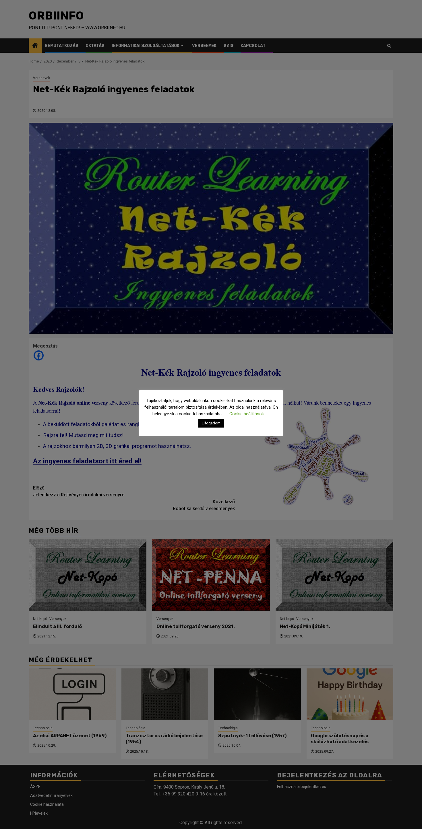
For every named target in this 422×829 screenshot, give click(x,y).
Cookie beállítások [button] (246, 413)
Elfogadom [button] (211, 423)
